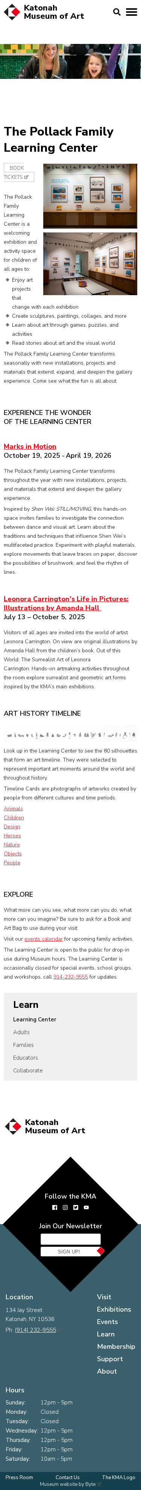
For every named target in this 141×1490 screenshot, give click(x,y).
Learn (25, 1004)
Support (110, 1358)
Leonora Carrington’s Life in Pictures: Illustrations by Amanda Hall (66, 603)
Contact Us (68, 1477)
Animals (13, 808)
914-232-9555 (70, 976)
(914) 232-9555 (35, 1330)
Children (14, 817)
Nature (12, 844)
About (107, 1371)
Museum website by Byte (68, 1484)
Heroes (12, 835)
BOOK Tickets (14, 173)
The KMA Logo (118, 1477)
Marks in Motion (30, 446)
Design (12, 826)
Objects (13, 853)
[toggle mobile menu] (131, 12)
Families (23, 1045)
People (12, 862)
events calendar (43, 939)
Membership (116, 1346)
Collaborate (28, 1070)
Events (107, 1321)
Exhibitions (114, 1309)
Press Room (19, 1477)
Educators (25, 1058)
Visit (104, 1296)
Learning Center (34, 1019)
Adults (21, 1032)
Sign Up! (69, 1252)
